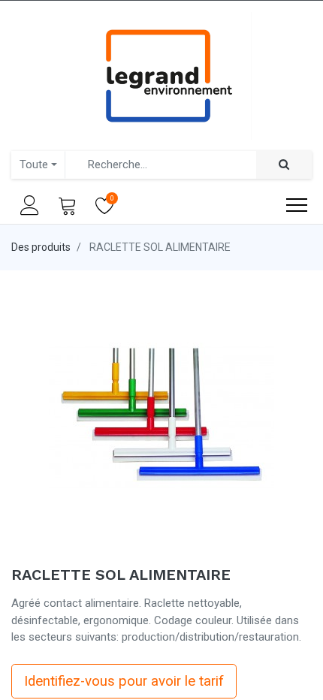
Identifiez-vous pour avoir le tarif (124, 681)
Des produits (41, 247)
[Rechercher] (284, 165)
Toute (34, 164)
